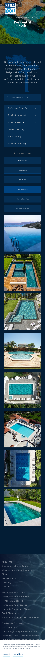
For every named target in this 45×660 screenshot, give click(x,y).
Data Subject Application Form (19, 631)
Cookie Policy (10, 627)
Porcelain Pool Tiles (13, 592)
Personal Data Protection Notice (21, 635)
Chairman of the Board (15, 566)
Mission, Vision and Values (17, 570)
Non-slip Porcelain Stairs (16, 609)
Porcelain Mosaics (12, 601)
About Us (7, 562)
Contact (6, 586)
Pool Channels (10, 613)
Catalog (6, 582)
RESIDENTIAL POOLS (31, 17)
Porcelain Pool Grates (14, 605)
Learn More (18, 654)
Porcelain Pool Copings (15, 596)
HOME (8, 17)
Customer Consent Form (16, 623)
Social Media (9, 578)
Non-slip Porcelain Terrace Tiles (20, 617)
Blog (4, 574)
